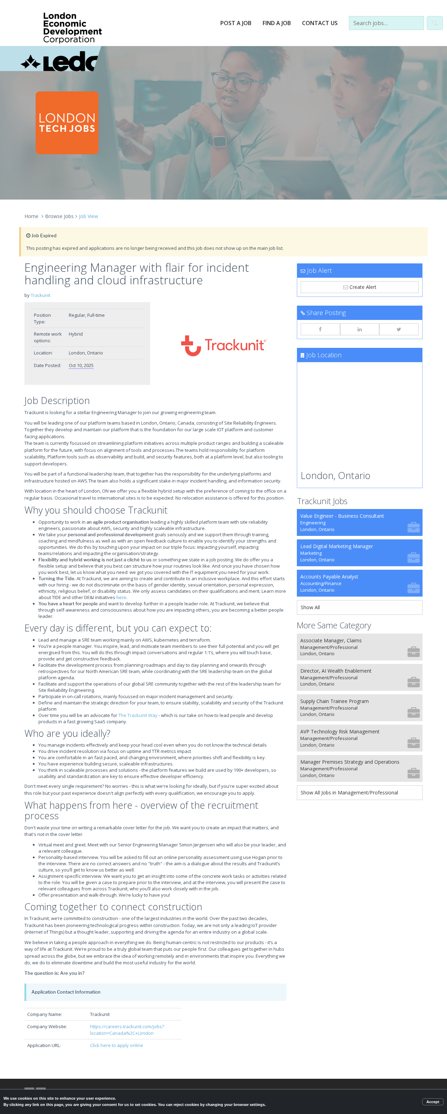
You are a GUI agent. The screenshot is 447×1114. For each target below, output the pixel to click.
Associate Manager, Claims (331, 647)
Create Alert (362, 287)
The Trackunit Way (137, 715)
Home (31, 216)
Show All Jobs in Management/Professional (349, 792)
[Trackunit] (223, 345)
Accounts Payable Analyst (329, 583)
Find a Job (277, 23)
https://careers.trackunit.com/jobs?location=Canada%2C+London (127, 1029)
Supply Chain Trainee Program (334, 708)
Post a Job (235, 23)
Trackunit (40, 295)
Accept (432, 1102)
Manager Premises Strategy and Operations (350, 768)
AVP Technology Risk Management (340, 738)
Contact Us (320, 23)
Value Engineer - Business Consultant (342, 522)
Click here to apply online (116, 1045)
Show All (310, 607)
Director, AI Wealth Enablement (336, 677)
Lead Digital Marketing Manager (336, 553)
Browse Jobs (59, 216)
